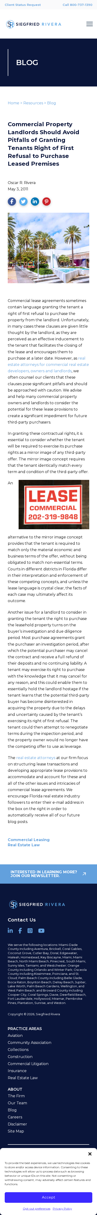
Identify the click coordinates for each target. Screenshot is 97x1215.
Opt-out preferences (36, 1208)
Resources (33, 103)
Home (13, 103)
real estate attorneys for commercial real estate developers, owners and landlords (48, 364)
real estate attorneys (35, 758)
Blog (51, 103)
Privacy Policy (62, 1208)
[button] (90, 1154)
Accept (48, 1197)
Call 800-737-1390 (77, 5)
